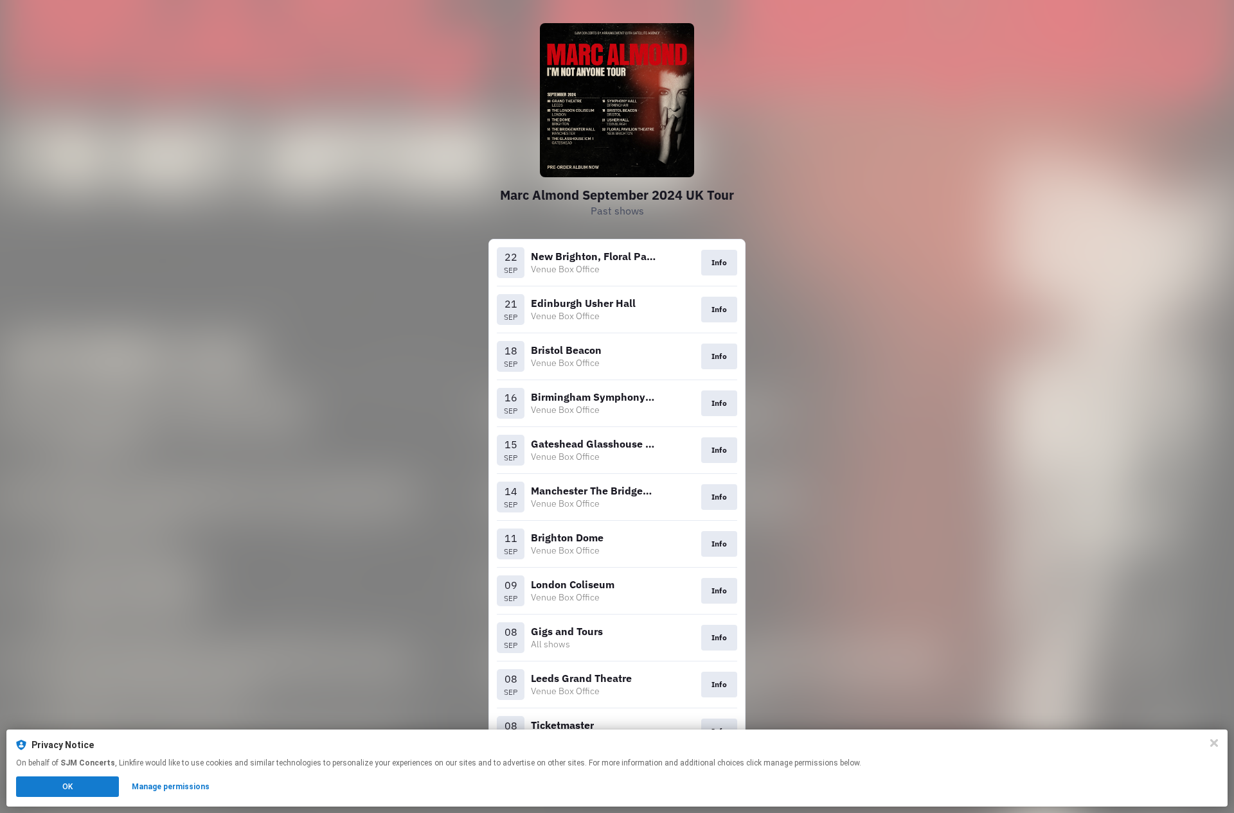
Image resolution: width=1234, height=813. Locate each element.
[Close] (1214, 743)
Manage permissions (171, 786)
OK (67, 786)
